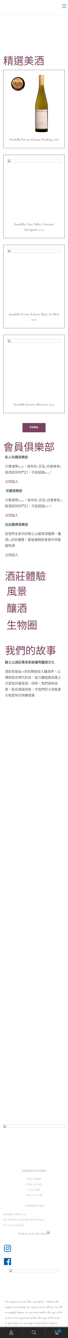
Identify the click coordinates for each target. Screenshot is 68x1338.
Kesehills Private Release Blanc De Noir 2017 (34, 317)
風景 (17, 592)
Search (34, 1332)
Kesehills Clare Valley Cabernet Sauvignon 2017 (34, 227)
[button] (34, 427)
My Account (11, 1332)
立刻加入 (11, 482)
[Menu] (64, 7)
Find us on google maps (32, 1233)
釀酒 (17, 609)
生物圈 (22, 625)
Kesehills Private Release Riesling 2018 (34, 140)
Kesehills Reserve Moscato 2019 (34, 405)
